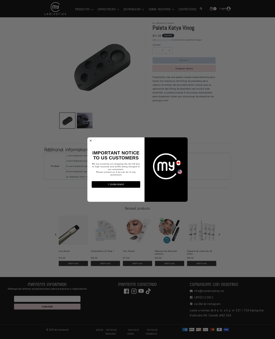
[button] (91, 141)
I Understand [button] (116, 184)
